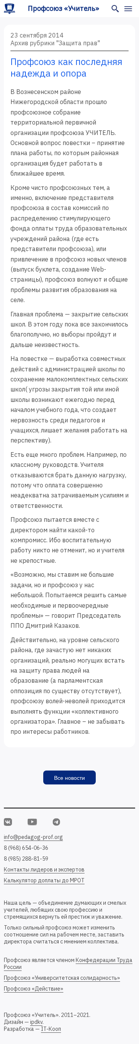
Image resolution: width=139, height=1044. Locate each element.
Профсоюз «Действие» (33, 988)
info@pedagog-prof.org (33, 837)
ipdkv (36, 1021)
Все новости (69, 778)
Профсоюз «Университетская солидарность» (62, 977)
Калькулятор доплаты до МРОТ (44, 880)
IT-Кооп (51, 1028)
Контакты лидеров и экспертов (44, 869)
